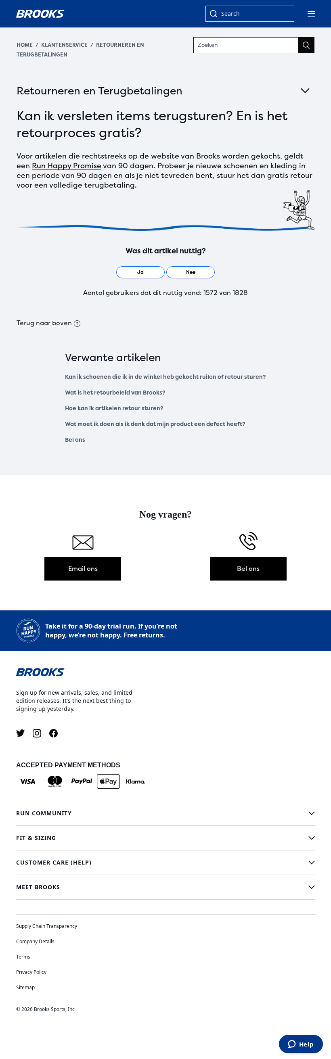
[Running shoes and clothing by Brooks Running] (40, 14)
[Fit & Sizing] (165, 838)
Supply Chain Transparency (46, 926)
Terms (23, 956)
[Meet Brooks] (165, 887)
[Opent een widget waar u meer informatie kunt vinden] (301, 1045)
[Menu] (311, 14)
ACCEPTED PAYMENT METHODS (68, 765)
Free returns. (144, 635)
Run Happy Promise (66, 165)
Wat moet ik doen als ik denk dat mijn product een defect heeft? (155, 424)
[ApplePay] (108, 781)
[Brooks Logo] (165, 672)
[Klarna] (135, 781)
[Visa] (27, 781)
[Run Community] (165, 813)
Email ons (83, 568)
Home (25, 45)
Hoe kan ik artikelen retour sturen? (114, 408)
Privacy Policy (31, 972)
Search (230, 13)
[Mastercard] (54, 781)
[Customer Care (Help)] (165, 862)
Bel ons (75, 440)
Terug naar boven (44, 323)
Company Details (35, 941)
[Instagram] (37, 733)
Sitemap (25, 987)
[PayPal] (81, 781)
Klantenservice (64, 45)
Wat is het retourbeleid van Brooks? (115, 392)
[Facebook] (53, 733)
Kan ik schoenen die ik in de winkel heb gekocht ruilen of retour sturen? (165, 377)
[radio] (140, 272)
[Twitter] (20, 733)
